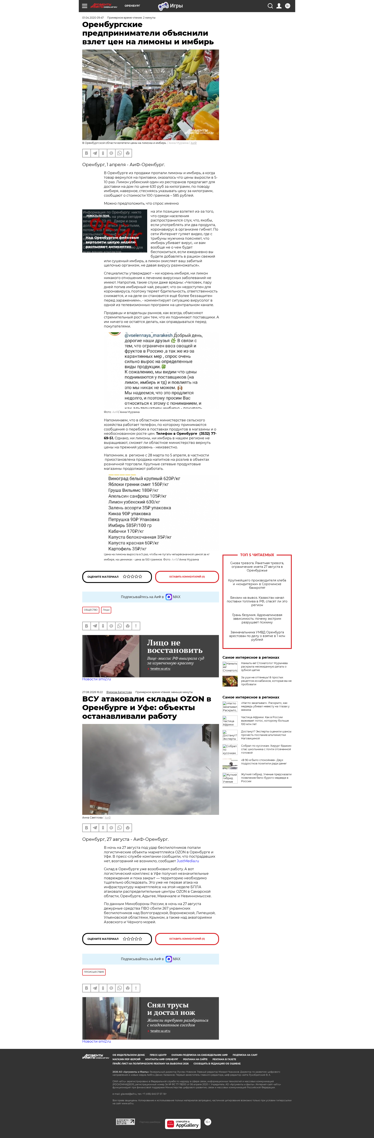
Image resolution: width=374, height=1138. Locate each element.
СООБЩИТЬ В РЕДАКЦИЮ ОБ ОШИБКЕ (217, 1063)
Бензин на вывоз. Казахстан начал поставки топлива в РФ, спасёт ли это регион (257, 601)
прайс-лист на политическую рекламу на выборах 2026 (151, 1063)
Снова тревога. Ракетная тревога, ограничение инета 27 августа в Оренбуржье (257, 566)
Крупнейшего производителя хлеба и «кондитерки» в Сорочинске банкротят (257, 584)
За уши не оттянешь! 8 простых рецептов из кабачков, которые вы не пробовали (266, 681)
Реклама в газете (224, 1059)
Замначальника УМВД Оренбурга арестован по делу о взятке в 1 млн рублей (257, 636)
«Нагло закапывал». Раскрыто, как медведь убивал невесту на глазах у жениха (265, 706)
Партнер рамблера (150, 1122)
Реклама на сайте (195, 1059)
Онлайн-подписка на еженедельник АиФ (199, 1055)
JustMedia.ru (188, 861)
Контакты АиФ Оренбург (161, 1059)
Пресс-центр (158, 1055)
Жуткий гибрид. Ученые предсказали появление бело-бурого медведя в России (266, 778)
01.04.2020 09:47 (93, 17)
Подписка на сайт (245, 1055)
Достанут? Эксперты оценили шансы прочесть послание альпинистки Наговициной (266, 735)
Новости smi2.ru (96, 679)
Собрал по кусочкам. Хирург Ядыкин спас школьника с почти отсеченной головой (266, 749)
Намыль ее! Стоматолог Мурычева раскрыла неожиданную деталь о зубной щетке (264, 666)
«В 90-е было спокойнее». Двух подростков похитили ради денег (264, 761)
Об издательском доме (129, 1055)
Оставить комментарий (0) (187, 576)
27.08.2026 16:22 (92, 692)
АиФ (194, 142)
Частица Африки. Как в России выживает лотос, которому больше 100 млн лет (265, 721)
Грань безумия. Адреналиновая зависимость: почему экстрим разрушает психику (257, 618)
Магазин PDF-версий (126, 1059)
